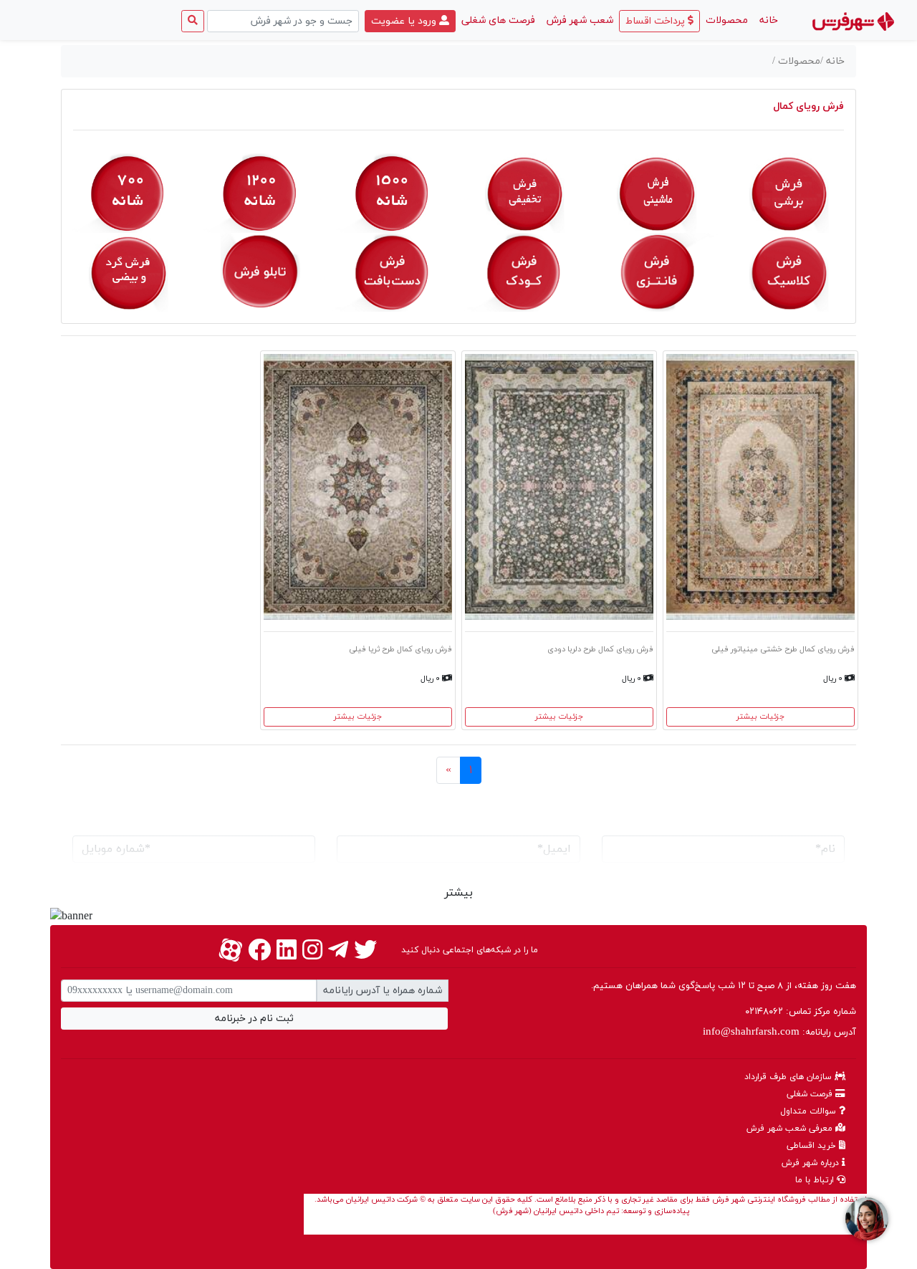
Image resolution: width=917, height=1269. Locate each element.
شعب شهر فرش (580, 20)
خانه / (832, 61)
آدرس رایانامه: (779, 1032)
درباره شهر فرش (812, 1163)
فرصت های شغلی (498, 20)
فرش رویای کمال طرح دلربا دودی (600, 649)
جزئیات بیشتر (760, 716)
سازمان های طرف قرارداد (789, 1077)
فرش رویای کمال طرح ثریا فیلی (400, 649)
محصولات (727, 20)
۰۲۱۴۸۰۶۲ (764, 1011)
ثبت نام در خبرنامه (254, 1018)
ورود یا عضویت (405, 21)
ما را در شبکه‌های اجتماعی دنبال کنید (469, 950)
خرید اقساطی (813, 1145)
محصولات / (796, 61)
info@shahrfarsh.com (751, 1032)
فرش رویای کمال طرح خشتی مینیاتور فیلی (783, 649)
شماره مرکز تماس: (800, 1011)
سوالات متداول (809, 1111)
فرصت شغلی (811, 1094)
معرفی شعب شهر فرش (790, 1128)
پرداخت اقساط (656, 21)
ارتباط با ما (816, 1180)
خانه (766, 20)
